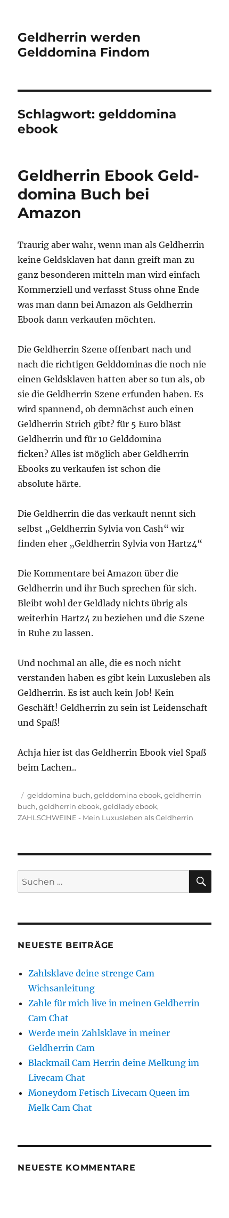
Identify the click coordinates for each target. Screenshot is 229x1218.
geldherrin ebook (69, 806)
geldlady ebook (130, 806)
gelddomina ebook (127, 795)
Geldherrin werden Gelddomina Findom (84, 45)
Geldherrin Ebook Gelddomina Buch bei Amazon (108, 194)
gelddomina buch (59, 795)
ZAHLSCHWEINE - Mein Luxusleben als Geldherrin (105, 817)
